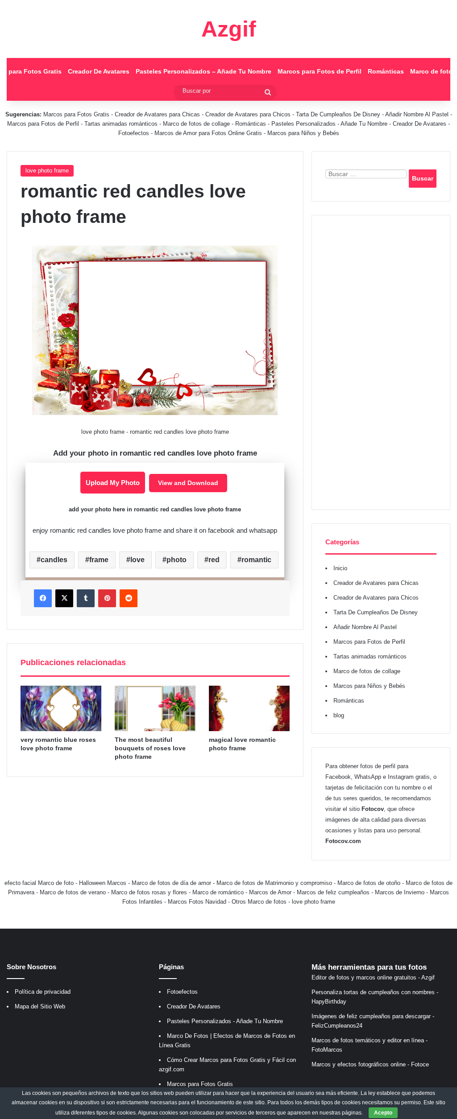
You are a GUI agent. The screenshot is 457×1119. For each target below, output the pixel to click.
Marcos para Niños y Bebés (303, 133)
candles (54, 560)
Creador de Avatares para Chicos (248, 114)
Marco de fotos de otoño (368, 883)
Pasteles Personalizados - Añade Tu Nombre (329, 123)
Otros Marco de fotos (260, 901)
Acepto (383, 1113)
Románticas (386, 71)
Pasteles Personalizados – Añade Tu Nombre (203, 71)
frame (98, 560)
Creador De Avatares (98, 71)
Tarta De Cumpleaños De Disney (338, 114)
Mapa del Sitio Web (40, 1006)
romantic (256, 560)
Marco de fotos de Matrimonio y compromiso (274, 883)
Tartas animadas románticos (121, 123)
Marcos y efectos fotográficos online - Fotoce (370, 1064)
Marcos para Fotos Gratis (76, 114)
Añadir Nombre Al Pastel (417, 114)
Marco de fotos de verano (73, 892)
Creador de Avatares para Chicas (157, 114)
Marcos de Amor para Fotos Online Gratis (208, 133)
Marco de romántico (218, 892)
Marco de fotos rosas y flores (149, 892)
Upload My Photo (113, 482)
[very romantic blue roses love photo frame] (61, 708)
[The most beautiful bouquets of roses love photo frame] (155, 708)
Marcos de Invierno (399, 892)
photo (176, 560)
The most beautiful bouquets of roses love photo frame (150, 748)
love (137, 560)
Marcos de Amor (270, 892)
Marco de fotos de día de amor (171, 883)
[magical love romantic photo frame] (249, 708)
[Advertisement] (380, 362)
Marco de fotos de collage (197, 123)
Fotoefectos (133, 133)
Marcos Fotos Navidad (197, 901)
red (214, 560)
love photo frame (47, 170)
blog (338, 715)
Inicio (340, 568)
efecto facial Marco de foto (39, 883)
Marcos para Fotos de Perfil (319, 71)
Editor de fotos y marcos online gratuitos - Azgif (373, 977)
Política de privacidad (43, 991)
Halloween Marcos (102, 883)
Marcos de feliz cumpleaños (333, 892)
